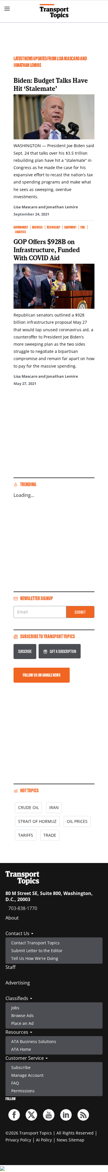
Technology (53, 227)
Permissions (23, 1091)
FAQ (15, 1083)
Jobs (15, 1007)
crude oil (28, 807)
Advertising (17, 983)
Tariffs (25, 835)
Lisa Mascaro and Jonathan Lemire (46, 207)
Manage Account (27, 1075)
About (12, 918)
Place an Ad (22, 1023)
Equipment (70, 227)
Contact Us (18, 933)
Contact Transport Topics (35, 943)
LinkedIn (66, 1115)
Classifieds (17, 998)
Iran (54, 807)
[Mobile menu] (7, 9)
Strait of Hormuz (37, 821)
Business (37, 227)
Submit (80, 612)
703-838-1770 (22, 908)
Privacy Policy (18, 1140)
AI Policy (44, 1140)
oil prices (77, 821)
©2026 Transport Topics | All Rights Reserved (49, 1133)
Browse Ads (22, 1015)
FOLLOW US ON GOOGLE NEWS (41, 675)
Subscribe (25, 651)
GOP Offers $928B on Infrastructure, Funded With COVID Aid (47, 250)
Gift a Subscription (63, 651)
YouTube (48, 1115)
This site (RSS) (83, 1115)
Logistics (20, 232)
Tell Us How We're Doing (34, 958)
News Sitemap (70, 1140)
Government (21, 227)
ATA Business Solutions (33, 1041)
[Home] (54, 11)
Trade (49, 835)
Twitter (31, 1115)
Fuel (82, 227)
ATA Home (21, 1049)
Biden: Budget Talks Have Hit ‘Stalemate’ (51, 84)
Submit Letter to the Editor (36, 950)
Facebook (14, 1115)
